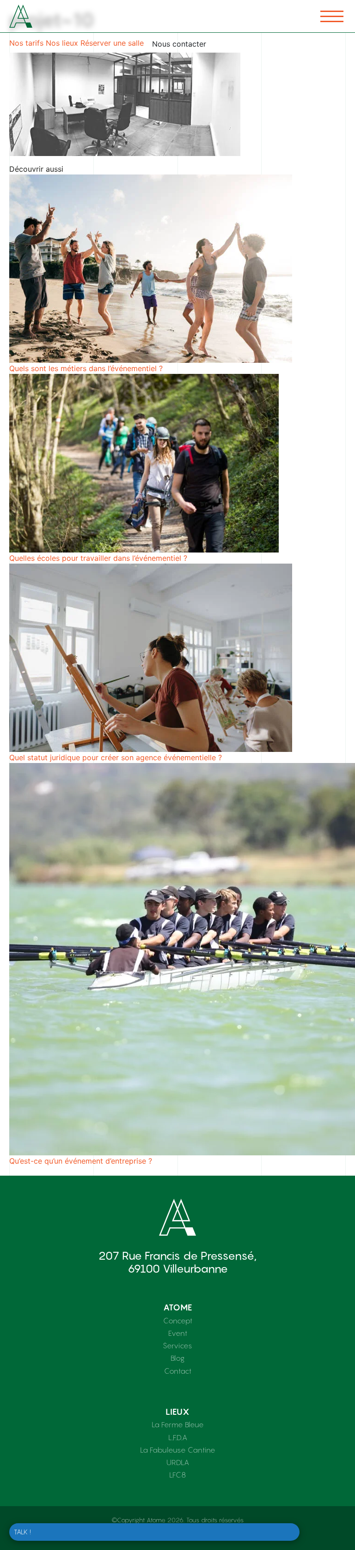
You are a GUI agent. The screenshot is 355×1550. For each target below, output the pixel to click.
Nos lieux (62, 43)
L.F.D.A (177, 1437)
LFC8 (177, 1474)
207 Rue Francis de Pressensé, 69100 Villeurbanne (177, 1262)
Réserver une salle (112, 43)
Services (177, 1345)
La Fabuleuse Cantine (177, 1449)
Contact (177, 1371)
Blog (177, 1358)
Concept (177, 1320)
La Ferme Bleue (178, 1424)
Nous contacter (179, 43)
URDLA (177, 1462)
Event (177, 1333)
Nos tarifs (26, 43)
